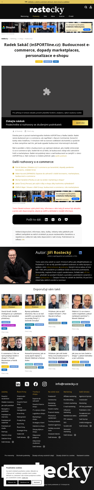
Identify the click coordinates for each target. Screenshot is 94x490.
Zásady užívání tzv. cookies (65, 455)
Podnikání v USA (84, 410)
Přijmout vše (12, 482)
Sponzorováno (55, 323)
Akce (53, 16)
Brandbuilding (68, 400)
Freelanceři (52, 396)
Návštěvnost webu (70, 416)
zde (23, 239)
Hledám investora (7, 402)
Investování (83, 400)
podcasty (64, 267)
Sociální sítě (68, 426)
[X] (52, 219)
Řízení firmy (63, 362)
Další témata (5, 442)
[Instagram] (44, 384)
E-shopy (20, 39)
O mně (71, 16)
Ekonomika (29, 324)
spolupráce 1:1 (46, 277)
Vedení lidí (20, 434)
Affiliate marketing (70, 396)
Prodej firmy (21, 420)
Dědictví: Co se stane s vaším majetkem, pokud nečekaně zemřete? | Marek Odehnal (81, 314)
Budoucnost (28, 39)
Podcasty (36, 16)
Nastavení (37, 482)
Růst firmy (20, 424)
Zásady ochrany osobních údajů (43, 455)
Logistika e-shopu (39, 413)
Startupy (4, 432)
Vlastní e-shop (6, 435)
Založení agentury (54, 425)
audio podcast (61, 156)
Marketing (13, 39)
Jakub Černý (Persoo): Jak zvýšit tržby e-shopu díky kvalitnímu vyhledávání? (44, 183)
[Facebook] (36, 384)
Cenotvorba (52, 400)
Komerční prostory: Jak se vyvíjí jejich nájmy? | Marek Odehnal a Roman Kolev (35, 356)
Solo (45, 16)
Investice (76, 322)
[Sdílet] (59, 219)
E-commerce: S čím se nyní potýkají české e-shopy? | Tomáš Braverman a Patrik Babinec (10, 358)
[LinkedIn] (18, 384)
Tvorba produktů (54, 421)
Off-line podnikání (85, 407)
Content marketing (70, 403)
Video (56, 61)
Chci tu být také (10, 34)
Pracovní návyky (53, 412)
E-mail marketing (69, 407)
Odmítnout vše (24, 482)
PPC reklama (68, 419)
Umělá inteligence (9, 325)
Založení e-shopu (39, 426)
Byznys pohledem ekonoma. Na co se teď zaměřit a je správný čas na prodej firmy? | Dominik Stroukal (35, 316)
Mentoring (24, 16)
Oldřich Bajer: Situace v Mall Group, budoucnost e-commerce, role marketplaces (47, 187)
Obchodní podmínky (23, 455)
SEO (65, 423)
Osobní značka (53, 409)
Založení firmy (6, 438)
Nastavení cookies (83, 455)
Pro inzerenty (9, 455)
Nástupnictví (21, 417)
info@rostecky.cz (67, 384)
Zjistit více (25, 478)
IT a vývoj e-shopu (39, 410)
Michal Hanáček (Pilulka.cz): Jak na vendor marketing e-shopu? (39, 180)
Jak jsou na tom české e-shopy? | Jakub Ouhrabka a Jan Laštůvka (82, 355)
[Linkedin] (46, 219)
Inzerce (61, 16)
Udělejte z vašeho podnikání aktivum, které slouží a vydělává (48, 2)
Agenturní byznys (85, 396)
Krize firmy (20, 413)
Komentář (48, 61)
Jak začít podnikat (7, 405)
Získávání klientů (54, 434)
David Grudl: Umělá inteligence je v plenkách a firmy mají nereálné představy (11, 314)
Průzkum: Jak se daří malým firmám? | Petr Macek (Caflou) (57, 313)
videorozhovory (53, 267)
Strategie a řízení (38, 423)
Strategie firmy (22, 430)
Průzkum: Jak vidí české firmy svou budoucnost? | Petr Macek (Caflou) (58, 355)
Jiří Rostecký (18, 131)
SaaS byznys (83, 419)
